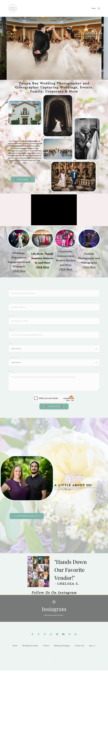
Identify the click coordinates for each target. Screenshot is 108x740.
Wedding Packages (62, 645)
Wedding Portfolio (30, 645)
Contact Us (79, 645)
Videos (46, 645)
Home (15, 645)
